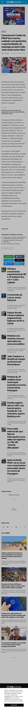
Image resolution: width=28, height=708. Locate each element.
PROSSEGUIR (14, 705)
